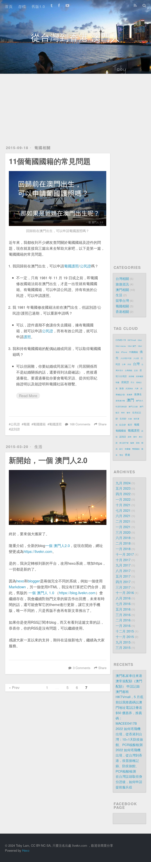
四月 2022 (123, 493)
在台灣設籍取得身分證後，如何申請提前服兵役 (129, 781)
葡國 (26, 424)
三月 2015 (123, 647)
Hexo (25, 850)
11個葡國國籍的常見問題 (50, 161)
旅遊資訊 (122, 284)
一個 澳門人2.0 (57, 545)
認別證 (15, 429)
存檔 (22, 6)
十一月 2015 (125, 636)
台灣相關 (122, 278)
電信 (121, 455)
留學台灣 (122, 300)
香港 (127, 455)
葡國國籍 (39, 424)
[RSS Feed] (135, 5)
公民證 (85, 266)
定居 (136, 370)
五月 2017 (123, 576)
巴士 (132, 382)
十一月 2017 (125, 554)
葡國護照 (71, 266)
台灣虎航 (128, 370)
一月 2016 (123, 625)
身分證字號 (124, 443)
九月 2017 (123, 565)
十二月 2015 (125, 631)
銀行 (121, 449)
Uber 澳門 (132, 346)
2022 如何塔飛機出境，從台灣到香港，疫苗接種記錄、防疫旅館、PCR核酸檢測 (129, 760)
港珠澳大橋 (120, 400)
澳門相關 (122, 289)
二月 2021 (123, 521)
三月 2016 (123, 614)
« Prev (14, 687)
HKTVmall (132, 340)
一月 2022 (123, 499)
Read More (28, 395)
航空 (130, 424)
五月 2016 (123, 609)
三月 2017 (123, 587)
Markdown (17, 586)
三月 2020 (123, 532)
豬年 (135, 437)
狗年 (123, 412)
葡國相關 (42, 147)
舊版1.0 (38, 6)
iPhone (124, 352)
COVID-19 (121, 340)
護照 (27, 336)
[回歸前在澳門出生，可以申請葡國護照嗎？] (57, 198)
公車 (124, 364)
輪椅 (132, 443)
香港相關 (122, 311)
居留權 (131, 376)
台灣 (136, 363)
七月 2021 (123, 510)
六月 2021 (123, 515)
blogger (34, 581)
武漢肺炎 (129, 388)
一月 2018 (123, 548)
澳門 (130, 400)
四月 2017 (123, 581)
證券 (129, 437)
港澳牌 (129, 394)
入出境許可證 (125, 358)
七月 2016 (123, 603)
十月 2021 (123, 504)
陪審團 (127, 449)
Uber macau (121, 346)
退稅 (138, 443)
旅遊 (121, 388)
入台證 (136, 358)
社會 (130, 418)
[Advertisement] (75, 105)
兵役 (129, 364)
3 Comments (81, 667)
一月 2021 (123, 526)
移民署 (136, 418)
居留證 (125, 382)
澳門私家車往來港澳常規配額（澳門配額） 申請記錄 (129, 681)
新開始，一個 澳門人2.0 (48, 460)
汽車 (136, 388)
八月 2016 (123, 598)
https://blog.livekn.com (77, 592)
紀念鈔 (122, 424)
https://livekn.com (38, 551)
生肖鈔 (123, 418)
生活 (38, 446)
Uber (140, 340)
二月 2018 (123, 543)
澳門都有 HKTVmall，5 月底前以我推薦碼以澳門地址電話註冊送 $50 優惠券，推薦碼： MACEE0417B (129, 707)
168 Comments (80, 424)
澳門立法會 (133, 406)
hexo (20, 581)
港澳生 (138, 394)
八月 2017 (123, 570)
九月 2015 (123, 642)
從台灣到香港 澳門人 (75, 36)
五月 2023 (123, 488)
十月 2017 (123, 559)
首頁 (9, 6)
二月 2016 (123, 620)
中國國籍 (133, 351)
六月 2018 (123, 537)
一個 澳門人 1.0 (41, 592)
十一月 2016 (125, 592)
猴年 (128, 412)
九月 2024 (123, 482)
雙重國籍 (136, 449)
